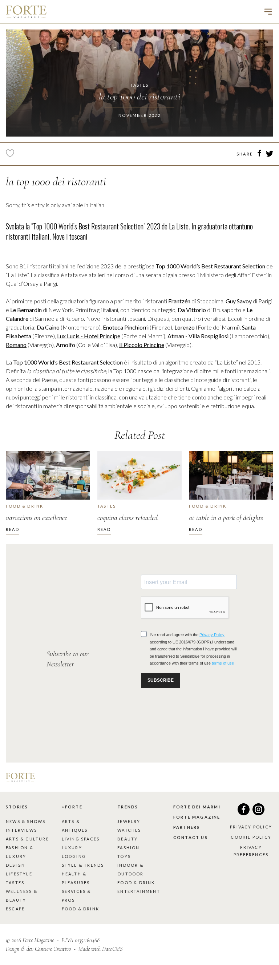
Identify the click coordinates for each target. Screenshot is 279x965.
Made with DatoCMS (100, 949)
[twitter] (269, 154)
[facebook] (259, 154)
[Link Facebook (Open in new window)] (244, 813)
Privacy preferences (251, 851)
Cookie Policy (251, 837)
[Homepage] (26, 11)
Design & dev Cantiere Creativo (38, 949)
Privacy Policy (251, 826)
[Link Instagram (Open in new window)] (258, 813)
